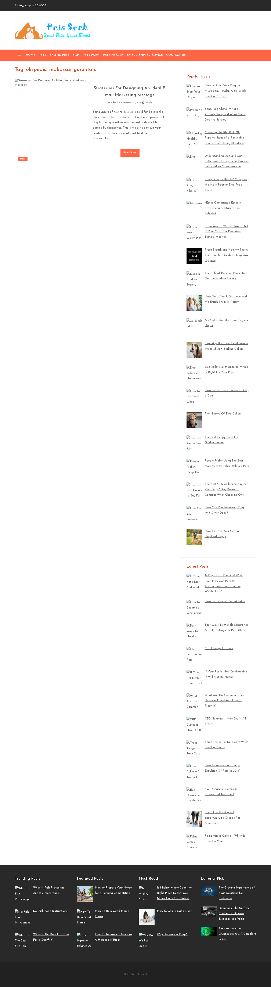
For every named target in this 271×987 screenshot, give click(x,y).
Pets (42, 55)
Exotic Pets (59, 55)
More (22, 159)
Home (30, 55)
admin (114, 103)
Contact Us (176, 55)
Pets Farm (91, 55)
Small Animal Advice (145, 55)
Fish (76, 55)
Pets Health (113, 55)
